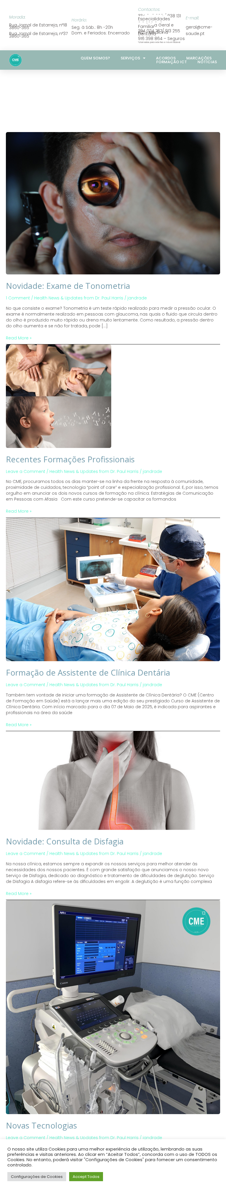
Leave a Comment (25, 471)
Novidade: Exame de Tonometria (68, 285)
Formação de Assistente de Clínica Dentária (88, 672)
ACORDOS (166, 58)
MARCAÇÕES (199, 58)
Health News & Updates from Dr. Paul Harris (78, 298)
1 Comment (18, 298)
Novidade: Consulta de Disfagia (65, 841)
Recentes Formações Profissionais (70, 459)
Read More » (18, 338)
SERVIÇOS (130, 58)
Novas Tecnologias (41, 1125)
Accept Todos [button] (86, 1176)
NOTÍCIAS (207, 62)
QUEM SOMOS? (95, 58)
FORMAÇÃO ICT (171, 62)
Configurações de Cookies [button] (37, 1176)
